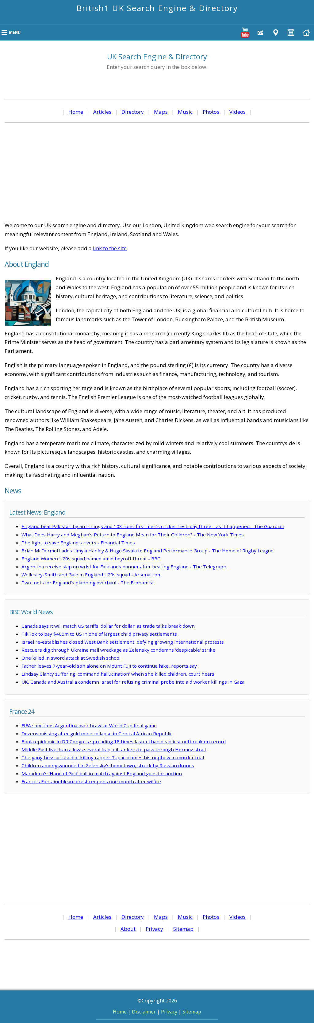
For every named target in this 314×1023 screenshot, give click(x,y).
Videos (237, 111)
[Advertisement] (157, 172)
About (128, 928)
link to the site (110, 248)
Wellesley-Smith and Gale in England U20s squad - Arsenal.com (91, 574)
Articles (102, 111)
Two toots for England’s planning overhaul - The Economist (87, 582)
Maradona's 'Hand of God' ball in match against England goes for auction (101, 773)
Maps (161, 111)
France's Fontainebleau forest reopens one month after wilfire (91, 781)
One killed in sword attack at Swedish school (71, 658)
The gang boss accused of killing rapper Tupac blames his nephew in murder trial (112, 757)
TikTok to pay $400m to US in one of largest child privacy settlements (99, 634)
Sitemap (183, 928)
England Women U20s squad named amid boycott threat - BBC (90, 558)
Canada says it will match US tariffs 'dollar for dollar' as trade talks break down (108, 626)
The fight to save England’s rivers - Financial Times (78, 542)
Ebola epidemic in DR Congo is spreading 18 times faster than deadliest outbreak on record (123, 741)
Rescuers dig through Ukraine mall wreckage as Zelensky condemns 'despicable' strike (118, 650)
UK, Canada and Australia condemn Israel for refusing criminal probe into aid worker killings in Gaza (132, 682)
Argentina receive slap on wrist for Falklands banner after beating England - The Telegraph (123, 566)
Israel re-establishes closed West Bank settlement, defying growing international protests (122, 642)
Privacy (154, 928)
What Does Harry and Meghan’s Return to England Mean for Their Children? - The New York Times (132, 534)
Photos (211, 111)
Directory (132, 111)
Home (75, 111)
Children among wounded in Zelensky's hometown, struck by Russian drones (107, 765)
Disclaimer (144, 1011)
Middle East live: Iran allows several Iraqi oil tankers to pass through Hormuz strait (113, 749)
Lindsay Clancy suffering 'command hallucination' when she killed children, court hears (117, 674)
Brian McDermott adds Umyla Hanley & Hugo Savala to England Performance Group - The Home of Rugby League (147, 550)
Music (185, 111)
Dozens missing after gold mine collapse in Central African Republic (96, 733)
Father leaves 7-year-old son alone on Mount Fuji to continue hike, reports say (109, 666)
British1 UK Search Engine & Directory (157, 8)
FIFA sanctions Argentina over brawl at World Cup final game (89, 725)
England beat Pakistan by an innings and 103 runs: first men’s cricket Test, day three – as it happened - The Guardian (152, 526)
